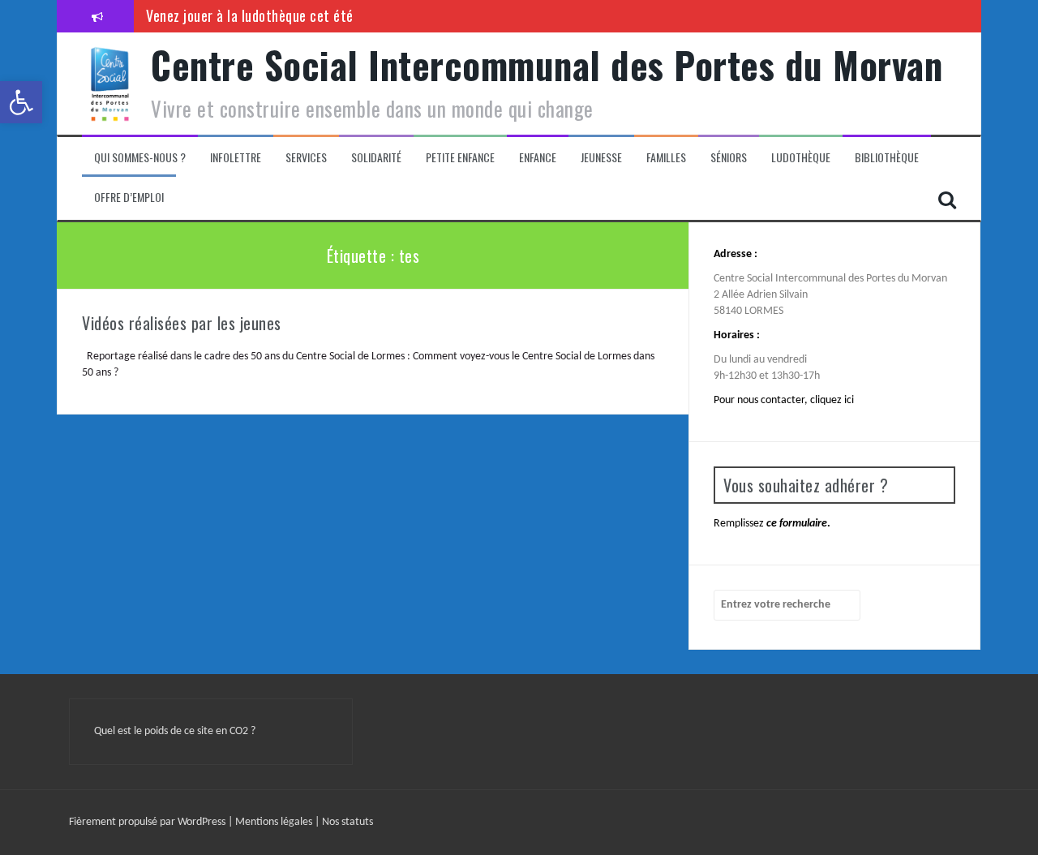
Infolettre (235, 157)
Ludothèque (800, 157)
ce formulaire (796, 524)
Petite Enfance (460, 157)
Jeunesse (601, 157)
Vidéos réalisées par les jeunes (181, 323)
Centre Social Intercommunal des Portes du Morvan (546, 64)
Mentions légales (275, 822)
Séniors (728, 157)
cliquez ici (832, 400)
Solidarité (376, 157)
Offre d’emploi (129, 197)
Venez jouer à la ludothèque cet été (250, 15)
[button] (21, 102)
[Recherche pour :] (787, 605)
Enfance (537, 157)
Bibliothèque (887, 157)
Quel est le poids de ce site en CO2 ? (174, 731)
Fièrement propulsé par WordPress (148, 822)
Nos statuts (347, 822)
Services (306, 157)
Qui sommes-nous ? (140, 157)
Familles (666, 157)
